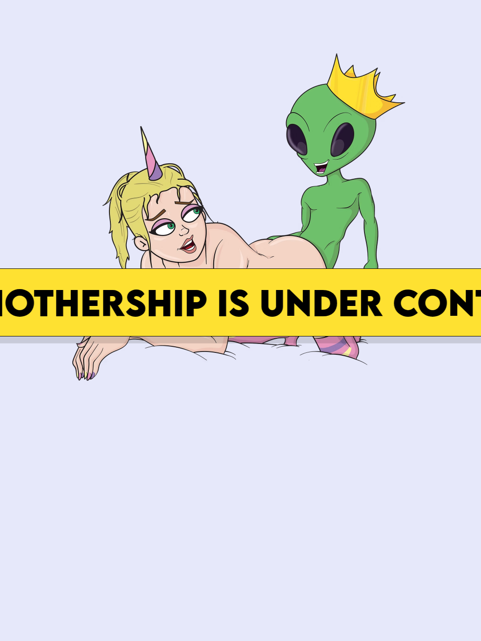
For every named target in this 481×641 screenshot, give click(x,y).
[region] (240, 206)
